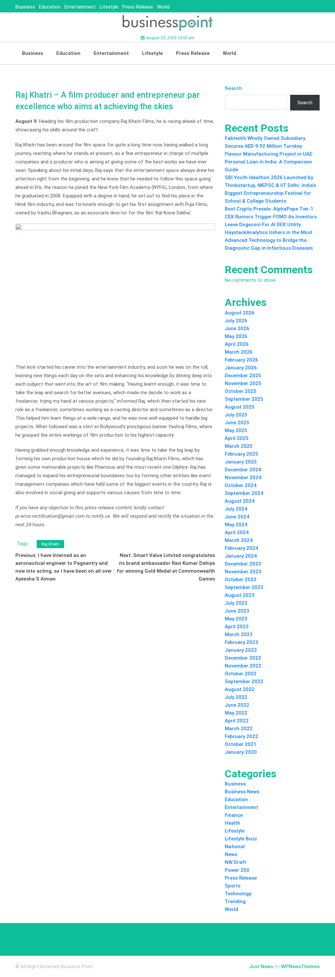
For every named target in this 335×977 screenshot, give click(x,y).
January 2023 (241, 650)
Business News (242, 792)
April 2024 (237, 532)
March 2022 (239, 729)
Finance (234, 815)
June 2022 (237, 705)
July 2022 (236, 697)
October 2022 (240, 674)
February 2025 (241, 454)
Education (50, 7)
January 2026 (241, 368)
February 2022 (241, 736)
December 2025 (243, 376)
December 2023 (243, 564)
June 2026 (237, 328)
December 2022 (243, 658)
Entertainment (80, 7)
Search (233, 88)
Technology (238, 894)
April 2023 (237, 627)
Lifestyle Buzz (241, 839)
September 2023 (244, 587)
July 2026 (236, 321)
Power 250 (237, 870)
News (231, 854)
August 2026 (240, 313)
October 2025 (240, 391)
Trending (235, 901)
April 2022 (237, 721)
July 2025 (236, 415)
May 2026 (236, 336)
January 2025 (241, 462)
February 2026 (241, 360)
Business (25, 7)
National (235, 847)
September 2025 (244, 399)
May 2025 (236, 430)
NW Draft (235, 862)
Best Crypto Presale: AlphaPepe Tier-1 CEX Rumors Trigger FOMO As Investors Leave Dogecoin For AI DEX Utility (271, 216)
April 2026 (237, 344)
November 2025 (243, 383)
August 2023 (240, 595)
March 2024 (239, 540)
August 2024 (240, 501)
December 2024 (243, 470)
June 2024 (237, 517)
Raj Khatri (50, 544)
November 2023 (243, 572)
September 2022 (244, 681)
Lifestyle (108, 7)
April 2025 (237, 438)
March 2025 (239, 446)
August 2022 (240, 689)
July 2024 (236, 509)
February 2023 (241, 642)
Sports (232, 886)
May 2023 (236, 619)
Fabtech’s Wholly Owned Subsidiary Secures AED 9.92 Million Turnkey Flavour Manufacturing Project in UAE (268, 146)
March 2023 (239, 634)
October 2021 (240, 744)
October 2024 (240, 485)
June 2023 (237, 611)
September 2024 (244, 493)
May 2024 (236, 525)
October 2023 (240, 579)
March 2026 (239, 352)
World (163, 7)
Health (232, 823)
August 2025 (240, 407)
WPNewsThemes (300, 966)
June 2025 (237, 423)
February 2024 (241, 548)
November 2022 (243, 666)
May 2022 (236, 713)
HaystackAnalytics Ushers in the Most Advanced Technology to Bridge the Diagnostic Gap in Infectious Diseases (269, 240)
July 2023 (236, 603)
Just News (261, 966)
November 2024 (243, 477)
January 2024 (241, 556)
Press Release (137, 7)
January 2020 (241, 752)
